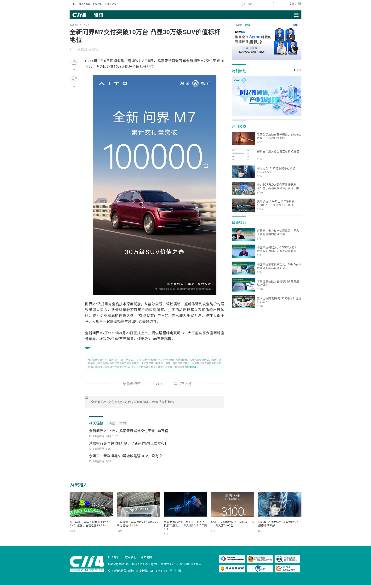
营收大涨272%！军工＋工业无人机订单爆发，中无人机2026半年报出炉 (185, 525)
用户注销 (175, 570)
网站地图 (146, 557)
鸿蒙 (160, 60)
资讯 (98, 15)
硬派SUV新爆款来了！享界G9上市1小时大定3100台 (232, 523)
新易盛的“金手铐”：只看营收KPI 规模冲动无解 (278, 523)
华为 (108, 303)
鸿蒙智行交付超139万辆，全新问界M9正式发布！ (128, 443)
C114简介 (114, 557)
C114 (73, 3)
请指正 (193, 366)
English (97, 3)
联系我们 (130, 557)
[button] (294, 70)
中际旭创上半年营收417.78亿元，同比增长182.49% (138, 523)
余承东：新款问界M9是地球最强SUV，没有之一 (127, 455)
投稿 (291, 3)
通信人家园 (84, 3)
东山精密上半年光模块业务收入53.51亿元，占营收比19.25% (89, 523)
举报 (299, 3)
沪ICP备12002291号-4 (186, 564)
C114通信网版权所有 (121, 570)
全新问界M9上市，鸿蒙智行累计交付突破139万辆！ (130, 430)
